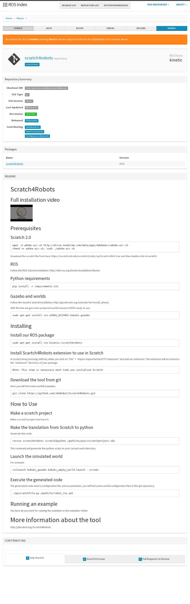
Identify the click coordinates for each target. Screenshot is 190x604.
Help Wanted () (32, 127)
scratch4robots (39, 58)
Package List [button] (69, 5)
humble (18, 28)
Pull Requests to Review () (37, 136)
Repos (20, 18)
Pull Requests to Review (154, 559)
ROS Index (17, 4)
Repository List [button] (90, 5)
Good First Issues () (34, 131)
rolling (141, 28)
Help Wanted (35, 557)
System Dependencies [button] (116, 5)
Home (9, 18)
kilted (79, 28)
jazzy (49, 28)
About (180, 4)
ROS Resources (158, 4)
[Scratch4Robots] (21, 212)
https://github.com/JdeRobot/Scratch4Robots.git (46, 88)
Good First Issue (94, 559)
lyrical (110, 28)
